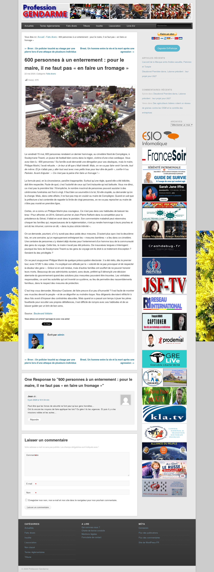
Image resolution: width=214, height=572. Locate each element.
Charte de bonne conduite (93, 530)
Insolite (99, 25)
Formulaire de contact (91, 537)
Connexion (143, 527)
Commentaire (31, 455)
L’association (114, 25)
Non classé (30, 547)
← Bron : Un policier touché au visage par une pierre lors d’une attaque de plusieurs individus (50, 50)
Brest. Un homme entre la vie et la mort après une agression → (107, 50)
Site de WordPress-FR (149, 542)
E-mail (31, 484)
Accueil (41, 36)
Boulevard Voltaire (42, 313)
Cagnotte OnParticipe (167, 48)
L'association (30, 542)
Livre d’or (131, 25)
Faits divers (71, 25)
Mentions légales (89, 533)
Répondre (34, 419)
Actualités (29, 25)
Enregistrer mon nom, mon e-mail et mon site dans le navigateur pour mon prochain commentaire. (72, 500)
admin (60, 334)
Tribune (86, 25)
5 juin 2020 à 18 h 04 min (38, 399)
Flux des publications (148, 532)
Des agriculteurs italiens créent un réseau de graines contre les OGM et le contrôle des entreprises (166, 108)
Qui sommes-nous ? (91, 527)
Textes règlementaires (50, 25)
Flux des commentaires (149, 537)
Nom (31, 493)
